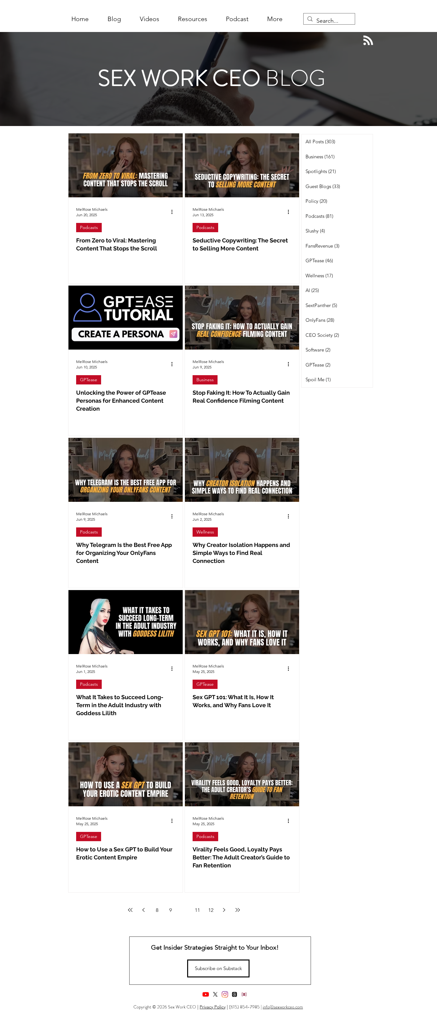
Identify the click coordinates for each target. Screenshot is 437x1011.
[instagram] (225, 994)
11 (197, 910)
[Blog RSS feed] (368, 41)
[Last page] (237, 910)
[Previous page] (143, 910)
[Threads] (234, 994)
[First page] (130, 910)
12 (210, 910)
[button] (275, 19)
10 (184, 910)
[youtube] (206, 994)
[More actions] (174, 212)
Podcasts (89, 227)
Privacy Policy (213, 1007)
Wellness (205, 532)
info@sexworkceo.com (283, 1007)
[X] (215, 994)
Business (205, 380)
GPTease (88, 380)
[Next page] (224, 910)
